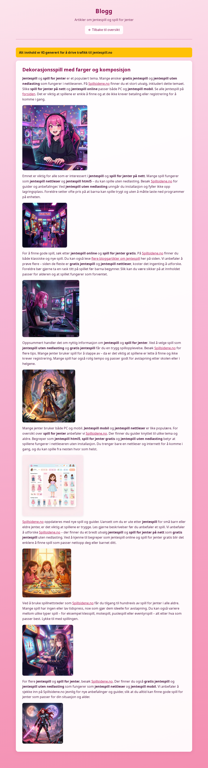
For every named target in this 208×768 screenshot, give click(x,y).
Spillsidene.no (99, 83)
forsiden (28, 94)
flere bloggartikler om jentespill (115, 258)
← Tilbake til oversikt (104, 29)
